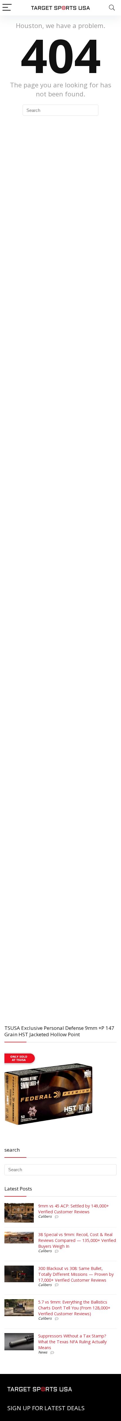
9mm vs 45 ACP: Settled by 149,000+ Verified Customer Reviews (73, 1208)
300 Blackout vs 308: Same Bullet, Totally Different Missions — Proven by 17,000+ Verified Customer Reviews (76, 1274)
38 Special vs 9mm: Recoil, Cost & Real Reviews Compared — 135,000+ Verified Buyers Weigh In (77, 1240)
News (42, 1352)
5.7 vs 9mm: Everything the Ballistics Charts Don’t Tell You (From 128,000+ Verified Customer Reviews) (74, 1307)
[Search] (112, 7)
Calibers (45, 1216)
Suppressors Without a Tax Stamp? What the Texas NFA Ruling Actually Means (72, 1341)
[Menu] (7, 7)
